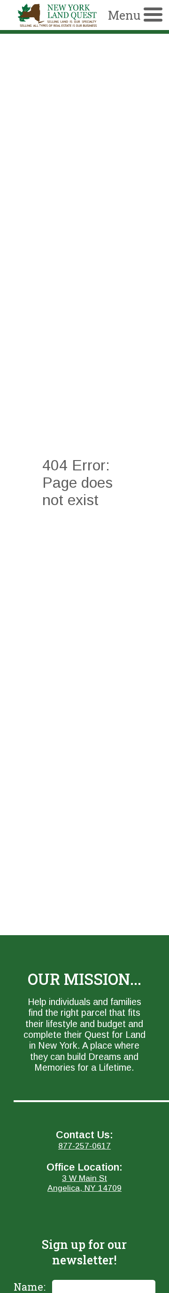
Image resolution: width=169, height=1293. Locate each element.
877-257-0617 (84, 1145)
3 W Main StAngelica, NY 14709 (84, 1183)
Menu (124, 15)
